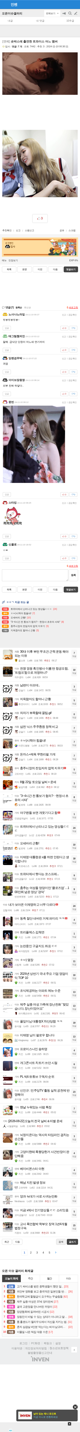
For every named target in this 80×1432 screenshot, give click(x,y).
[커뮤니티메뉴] (4, 4)
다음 (55, 269)
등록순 (19, 307)
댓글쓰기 (71, 269)
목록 (9, 269)
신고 (18, 230)
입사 (7, 46)
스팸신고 (29, 230)
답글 (7, 328)
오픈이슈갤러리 (12, 13)
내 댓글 (40, 20)
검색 (61, 1241)
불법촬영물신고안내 (40, 1352)
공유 (62, 230)
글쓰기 (76, 13)
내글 (10, 20)
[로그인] (68, 4)
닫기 (75, 1407)
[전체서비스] (75, 4)
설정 (58, 1343)
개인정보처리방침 (36, 1348)
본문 (24, 269)
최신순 (27, 307)
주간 (30, 1278)
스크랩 (72, 230)
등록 (73, 575)
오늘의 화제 (11, 1278)
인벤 (14, 4)
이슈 (68, 1278)
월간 (49, 1278)
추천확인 (7, 230)
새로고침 (73, 307)
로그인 (23, 1343)
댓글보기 (71, 589)
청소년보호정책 (59, 1348)
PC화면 (35, 1343)
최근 (6, 1241)
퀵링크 (48, 1343)
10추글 (70, 20)
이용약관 (16, 1348)
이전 (40, 269)
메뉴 (4, 260)
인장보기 (13, 260)
